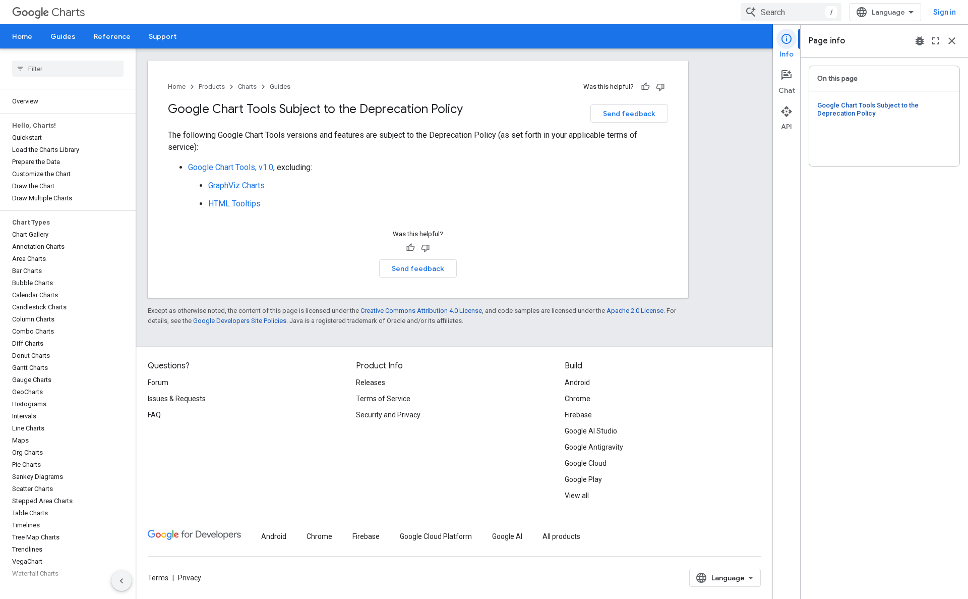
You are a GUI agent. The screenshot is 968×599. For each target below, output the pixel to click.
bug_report (920, 41)
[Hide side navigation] (121, 581)
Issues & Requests (177, 399)
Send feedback (629, 113)
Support (162, 36)
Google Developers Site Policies (239, 320)
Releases (370, 382)
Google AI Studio (591, 431)
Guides (63, 36)
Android (577, 382)
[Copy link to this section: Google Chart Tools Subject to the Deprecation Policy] (473, 110)
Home (22, 36)
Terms (158, 578)
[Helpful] (645, 86)
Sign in (944, 12)
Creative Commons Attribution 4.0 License (421, 310)
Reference (112, 36)
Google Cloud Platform (436, 536)
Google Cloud (586, 463)
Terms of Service (383, 399)
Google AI (507, 536)
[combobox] (791, 12)
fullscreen (936, 41)
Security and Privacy (388, 415)
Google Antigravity (594, 447)
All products (561, 536)
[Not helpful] (660, 86)
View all (577, 496)
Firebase (578, 415)
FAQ (154, 415)
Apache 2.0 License (635, 310)
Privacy (189, 578)
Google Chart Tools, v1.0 (230, 167)
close (952, 41)
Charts (68, 12)
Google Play (583, 479)
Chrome (577, 399)
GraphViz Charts (236, 185)
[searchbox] (68, 69)
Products (212, 86)
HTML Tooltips (234, 203)
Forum (158, 382)
